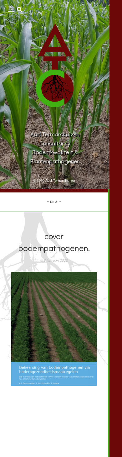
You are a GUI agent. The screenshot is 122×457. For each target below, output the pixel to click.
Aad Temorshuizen (60, 180)
